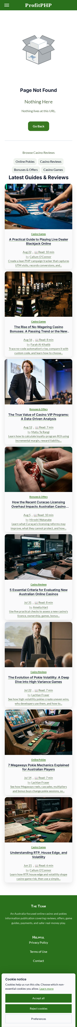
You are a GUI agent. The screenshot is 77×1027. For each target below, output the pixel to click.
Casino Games (53, 169)
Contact (38, 961)
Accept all (38, 998)
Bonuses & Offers (26, 169)
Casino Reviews (50, 161)
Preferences (38, 1018)
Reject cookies (38, 1008)
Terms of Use (38, 951)
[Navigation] (6, 5)
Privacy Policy (38, 942)
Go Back (38, 126)
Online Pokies (25, 161)
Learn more (46, 988)
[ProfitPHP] (38, 5)
